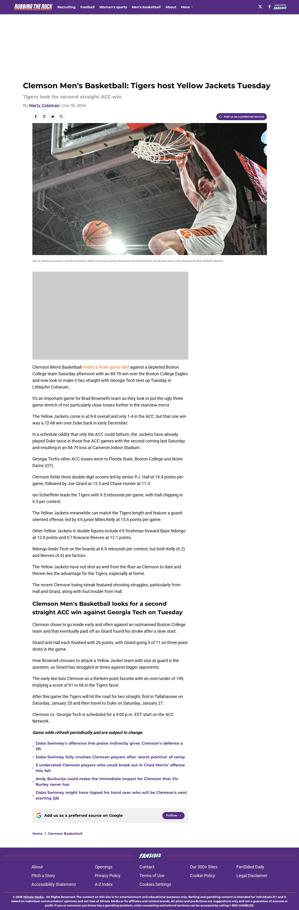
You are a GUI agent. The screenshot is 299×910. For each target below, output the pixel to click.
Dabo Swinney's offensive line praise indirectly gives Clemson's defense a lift (109, 746)
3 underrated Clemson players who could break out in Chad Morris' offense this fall (110, 768)
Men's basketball (146, 7)
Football (87, 7)
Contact (146, 866)
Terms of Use (152, 875)
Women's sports (113, 7)
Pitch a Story (43, 875)
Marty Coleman (44, 105)
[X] (260, 7)
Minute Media (33, 897)
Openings (104, 866)
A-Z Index (104, 884)
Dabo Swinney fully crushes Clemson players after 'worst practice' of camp (110, 757)
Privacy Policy (108, 875)
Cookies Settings (155, 884)
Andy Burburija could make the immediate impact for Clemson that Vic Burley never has (107, 782)
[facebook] (270, 7)
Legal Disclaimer (252, 875)
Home (37, 833)
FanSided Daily (250, 866)
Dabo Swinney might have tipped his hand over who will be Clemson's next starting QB (111, 795)
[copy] (61, 116)
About (170, 7)
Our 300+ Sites (203, 866)
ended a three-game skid (106, 367)
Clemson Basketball (65, 833)
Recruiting (66, 7)
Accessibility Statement (53, 884)
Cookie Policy (202, 875)
